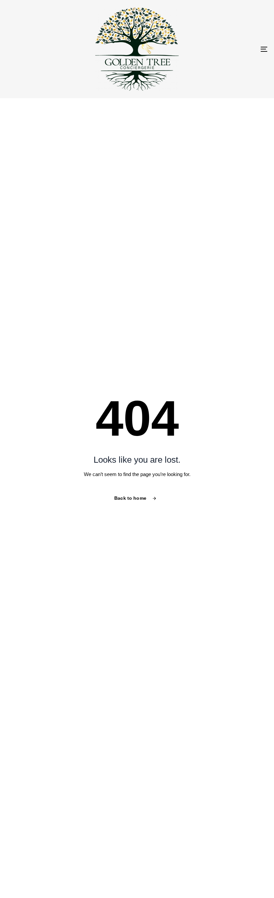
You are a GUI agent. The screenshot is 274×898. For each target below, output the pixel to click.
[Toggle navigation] (223, 49)
